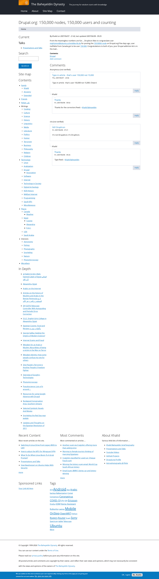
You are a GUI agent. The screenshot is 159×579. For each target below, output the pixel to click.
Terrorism (28, 141)
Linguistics (28, 123)
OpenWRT (65, 513)
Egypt (26, 218)
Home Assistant (68, 503)
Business (27, 145)
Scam (68, 518)
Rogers (54, 518)
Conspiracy (54, 497)
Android (59, 489)
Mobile (70, 508)
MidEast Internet (30, 194)
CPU (62, 500)
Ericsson (72, 500)
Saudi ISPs (28, 201)
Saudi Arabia (29, 235)
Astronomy (28, 242)
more (21, 472)
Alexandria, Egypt (30, 284)
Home (24, 11)
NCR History (29, 191)
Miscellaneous (29, 205)
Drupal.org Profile (113, 459)
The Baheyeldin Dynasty (47, 545)
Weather (29, 214)
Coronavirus (66, 496)
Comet (70, 493)
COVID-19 (55, 500)
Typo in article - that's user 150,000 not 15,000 (73, 75)
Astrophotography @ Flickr (117, 463)
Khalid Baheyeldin (89, 107)
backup (53, 493)
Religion (27, 152)
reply (137, 90)
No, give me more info (43, 576)
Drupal (52, 56)
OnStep (55, 513)
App (68, 490)
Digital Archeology (31, 187)
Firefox (52, 504)
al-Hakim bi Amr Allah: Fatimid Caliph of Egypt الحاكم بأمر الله (35, 277)
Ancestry (27, 92)
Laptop (62, 509)
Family (23, 85)
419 (51, 490)
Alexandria (30, 224)
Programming (29, 198)
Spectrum (54, 521)
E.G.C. (28, 228)
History (27, 120)
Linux (26, 162)
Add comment (55, 59)
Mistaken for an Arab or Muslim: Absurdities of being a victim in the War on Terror (34, 347)
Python (74, 514)
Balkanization (61, 493)
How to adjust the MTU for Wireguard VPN (38, 451)
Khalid (26, 88)
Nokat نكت (25, 103)
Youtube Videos (112, 452)
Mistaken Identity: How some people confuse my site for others (34, 357)
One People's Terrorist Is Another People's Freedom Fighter (34, 368)
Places (23, 209)
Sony (74, 518)
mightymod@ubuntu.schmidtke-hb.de (65, 43)
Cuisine (29, 221)
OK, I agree (126, 575)
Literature (28, 131)
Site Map (47, 11)
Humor (27, 138)
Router (62, 518)
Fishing (27, 245)
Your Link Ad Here (26, 488)
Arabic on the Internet (32, 288)
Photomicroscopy (31, 260)
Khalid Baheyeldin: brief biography (120, 445)
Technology (25, 160)
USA (25, 231)
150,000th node (100, 43)
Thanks (57, 100)
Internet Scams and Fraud (33, 340)
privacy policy (37, 556)
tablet (60, 521)
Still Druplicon (58, 127)
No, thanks (137, 575)
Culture (27, 113)
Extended (27, 95)
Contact (61, 11)
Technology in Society (32, 183)
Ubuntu (56, 525)
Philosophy (28, 149)
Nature (27, 256)
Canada (27, 211)
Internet (27, 180)
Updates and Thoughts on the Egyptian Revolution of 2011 (33, 425)
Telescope (67, 521)
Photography (29, 249)
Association (31, 172)
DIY (66, 500)
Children (27, 156)
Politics (27, 134)
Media (26, 127)
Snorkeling (28, 252)
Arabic (73, 489)
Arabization (28, 166)
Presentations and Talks (32, 48)
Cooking (27, 109)
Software (27, 176)
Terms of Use (53, 550)
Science (27, 116)
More (52, 529)
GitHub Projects (112, 456)
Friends (24, 99)
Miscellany (25, 263)
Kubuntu (54, 509)
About (35, 11)
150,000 (83, 46)
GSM (58, 503)
